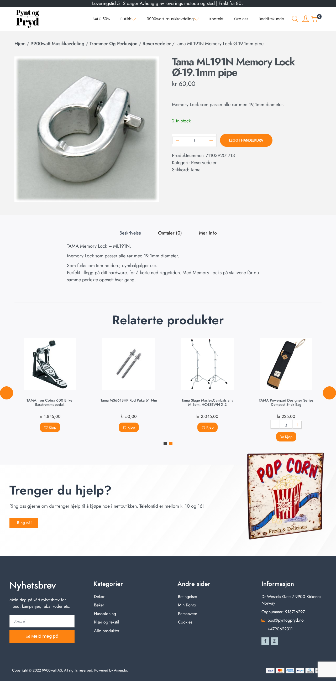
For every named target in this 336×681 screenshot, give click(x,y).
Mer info (208, 233)
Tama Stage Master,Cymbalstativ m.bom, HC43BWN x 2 (207, 402)
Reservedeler (157, 43)
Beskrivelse (130, 233)
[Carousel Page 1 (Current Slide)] (165, 443)
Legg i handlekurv (246, 140)
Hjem (19, 43)
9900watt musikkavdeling (57, 43)
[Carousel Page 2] (170, 443)
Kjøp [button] (52, 427)
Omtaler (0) (170, 233)
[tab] (130, 233)
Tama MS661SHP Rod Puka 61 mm (129, 400)
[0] (314, 19)
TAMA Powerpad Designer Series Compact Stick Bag (286, 402)
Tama (196, 169)
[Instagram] (274, 641)
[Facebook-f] (265, 641)
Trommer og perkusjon (114, 43)
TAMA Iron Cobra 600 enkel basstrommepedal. (50, 402)
